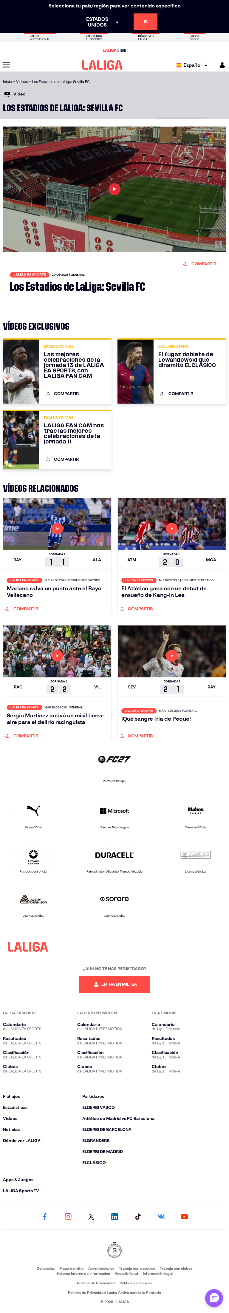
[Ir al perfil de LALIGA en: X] (91, 1217)
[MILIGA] (220, 65)
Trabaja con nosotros (137, 1268)
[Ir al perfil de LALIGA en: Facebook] (44, 1217)
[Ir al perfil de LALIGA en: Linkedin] (114, 1217)
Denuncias (46, 1268)
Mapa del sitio (71, 1268)
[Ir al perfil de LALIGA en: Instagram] (68, 1217)
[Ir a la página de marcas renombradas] (114, 1250)
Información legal (158, 1273)
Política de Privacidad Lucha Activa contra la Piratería (114, 1292)
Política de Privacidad (96, 1283)
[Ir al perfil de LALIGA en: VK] (161, 1217)
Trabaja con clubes (176, 1268)
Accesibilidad (126, 1273)
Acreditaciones (101, 1268)
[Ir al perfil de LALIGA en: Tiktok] (137, 1217)
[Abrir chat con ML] (214, 1298)
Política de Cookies (136, 1283)
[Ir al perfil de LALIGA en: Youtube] (184, 1217)
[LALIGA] (102, 65)
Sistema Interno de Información (83, 1273)
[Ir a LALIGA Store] (114, 50)
